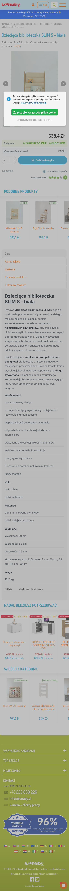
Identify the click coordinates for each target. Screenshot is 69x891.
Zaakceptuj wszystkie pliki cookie (34, 112)
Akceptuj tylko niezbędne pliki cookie (34, 119)
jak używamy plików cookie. (34, 102)
